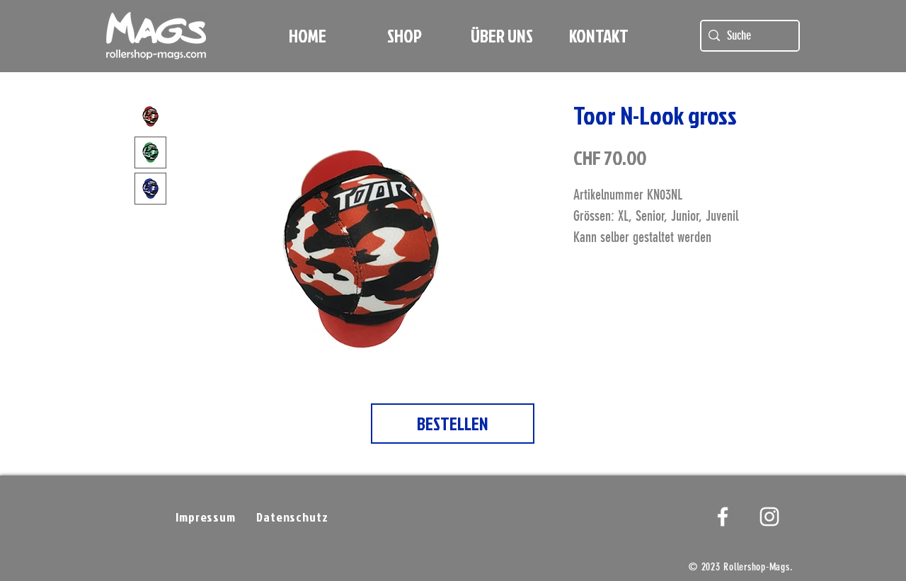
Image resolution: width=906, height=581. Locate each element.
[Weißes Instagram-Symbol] (769, 516)
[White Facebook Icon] (722, 516)
